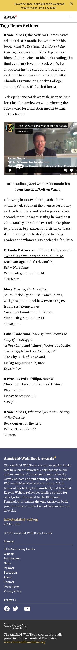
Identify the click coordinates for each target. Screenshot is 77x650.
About (8, 577)
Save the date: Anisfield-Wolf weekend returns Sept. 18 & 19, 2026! (39, 5)
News (7, 563)
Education (10, 572)
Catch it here (44, 87)
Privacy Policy (12, 591)
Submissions (12, 558)
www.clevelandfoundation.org (24, 642)
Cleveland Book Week (41, 64)
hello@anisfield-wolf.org (21, 520)
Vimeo (56, 189)
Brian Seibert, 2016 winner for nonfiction (38, 184)
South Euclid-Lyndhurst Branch (28, 295)
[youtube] (27, 609)
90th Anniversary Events (19, 549)
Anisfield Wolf (34, 189)
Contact (9, 582)
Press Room (11, 586)
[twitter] (15, 608)
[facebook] (7, 609)
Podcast (9, 568)
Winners (9, 554)
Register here (12, 368)
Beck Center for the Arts (22, 423)
